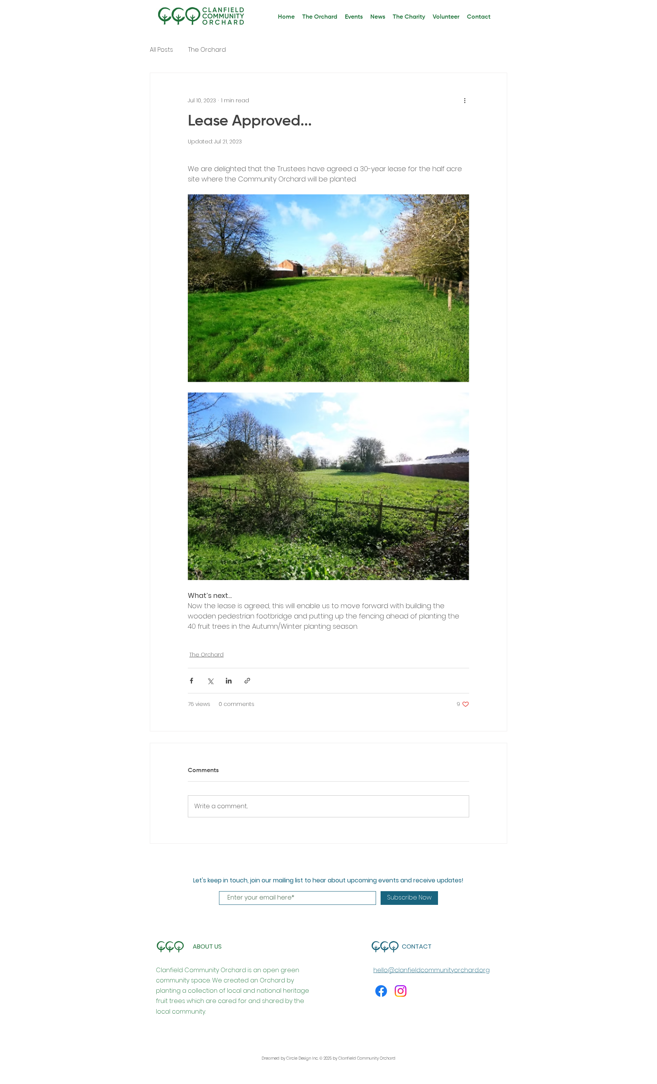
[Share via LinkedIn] (228, 680)
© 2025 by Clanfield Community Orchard (357, 1058)
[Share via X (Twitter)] (210, 680)
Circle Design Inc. (302, 1058)
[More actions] (464, 100)
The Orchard (207, 50)
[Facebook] (381, 991)
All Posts (161, 50)
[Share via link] (247, 680)
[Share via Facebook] (191, 680)
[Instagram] (400, 991)
